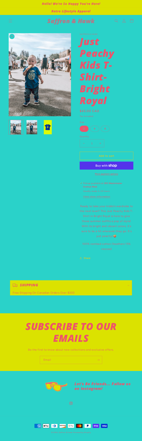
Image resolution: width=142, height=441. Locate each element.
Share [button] (87, 258)
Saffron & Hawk (66, 432)
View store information (96, 196)
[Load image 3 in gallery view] (48, 127)
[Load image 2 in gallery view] (32, 127)
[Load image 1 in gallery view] (16, 127)
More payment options (106, 174)
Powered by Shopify (82, 432)
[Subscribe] (98, 360)
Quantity (84, 136)
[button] (10, 21)
